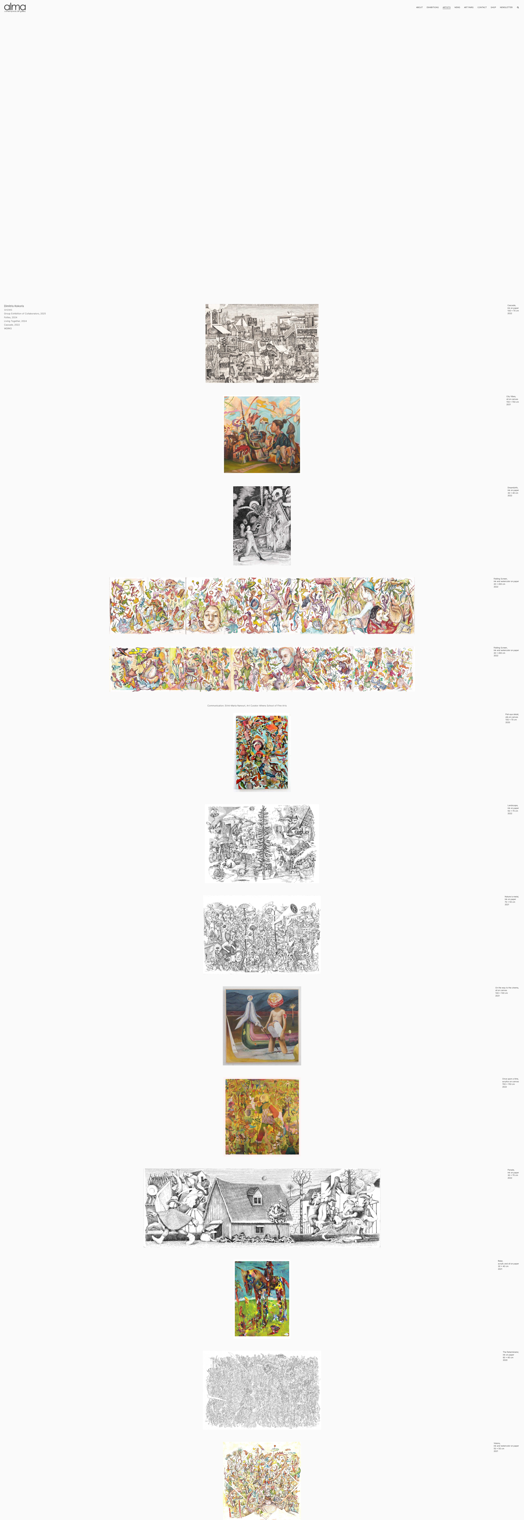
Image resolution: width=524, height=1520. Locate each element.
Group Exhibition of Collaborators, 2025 (25, 313)
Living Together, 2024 (15, 321)
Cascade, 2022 (12, 324)
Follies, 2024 (10, 317)
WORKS (8, 328)
